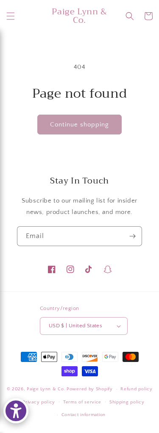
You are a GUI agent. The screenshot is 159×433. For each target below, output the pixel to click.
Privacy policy (38, 402)
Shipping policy (127, 402)
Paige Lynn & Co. (46, 389)
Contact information (83, 414)
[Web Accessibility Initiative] (16, 411)
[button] (10, 16)
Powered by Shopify (90, 389)
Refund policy (136, 389)
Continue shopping (79, 124)
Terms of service (82, 402)
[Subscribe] (132, 236)
